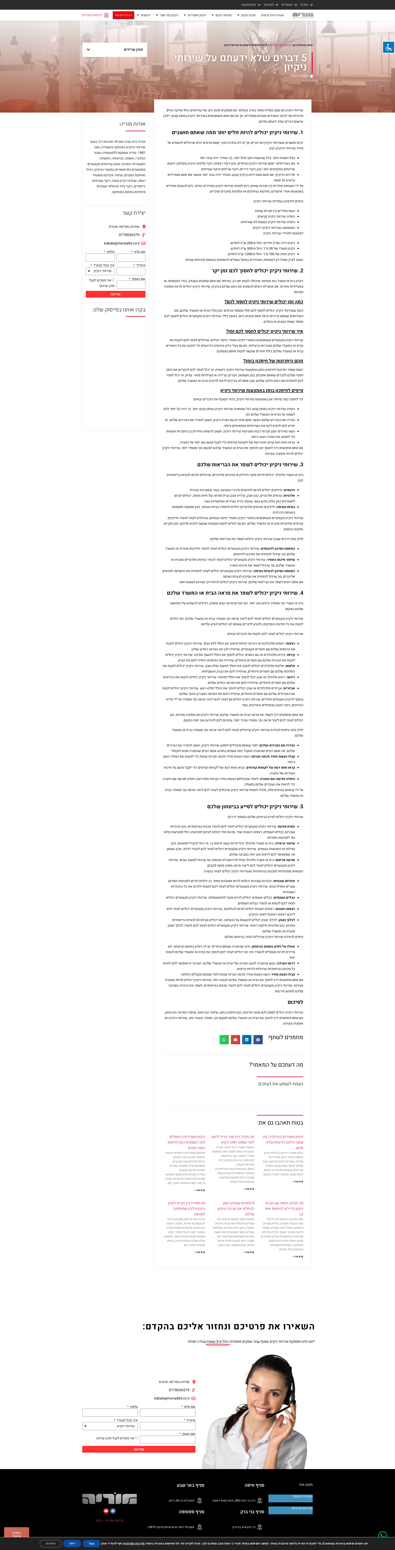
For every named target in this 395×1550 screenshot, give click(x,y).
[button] (88, 49)
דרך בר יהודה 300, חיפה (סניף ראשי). (233, 1500)
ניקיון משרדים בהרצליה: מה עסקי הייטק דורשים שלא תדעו (282, 1142)
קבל (91, 1543)
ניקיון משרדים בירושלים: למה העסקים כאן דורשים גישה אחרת (186, 1142)
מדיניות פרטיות (302, 1508)
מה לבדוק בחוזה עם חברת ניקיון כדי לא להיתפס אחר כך (283, 1208)
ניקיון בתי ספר (169, 15)
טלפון (110, 251)
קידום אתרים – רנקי (109, 1520)
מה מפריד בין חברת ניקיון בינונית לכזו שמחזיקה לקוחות (186, 1208)
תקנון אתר (306, 1484)
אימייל (140, 265)
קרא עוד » (298, 1181)
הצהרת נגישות (303, 1496)
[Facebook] (113, 1511)
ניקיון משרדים (197, 15)
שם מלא (139, 251)
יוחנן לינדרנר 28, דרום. (181, 1500)
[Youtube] (106, 1511)
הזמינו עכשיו (123, 15)
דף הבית (286, 45)
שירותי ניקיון (224, 15)
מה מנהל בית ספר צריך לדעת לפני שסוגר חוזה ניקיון (232, 1139)
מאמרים (274, 45)
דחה (72, 1543)
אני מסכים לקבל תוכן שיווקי (115, 1438)
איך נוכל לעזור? (104, 265)
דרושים (145, 15)
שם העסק (138, 279)
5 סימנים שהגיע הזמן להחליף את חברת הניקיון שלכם (235, 1208)
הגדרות (50, 1543)
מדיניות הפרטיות (134, 1543)
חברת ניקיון (248, 15)
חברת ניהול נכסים (272, 15)
